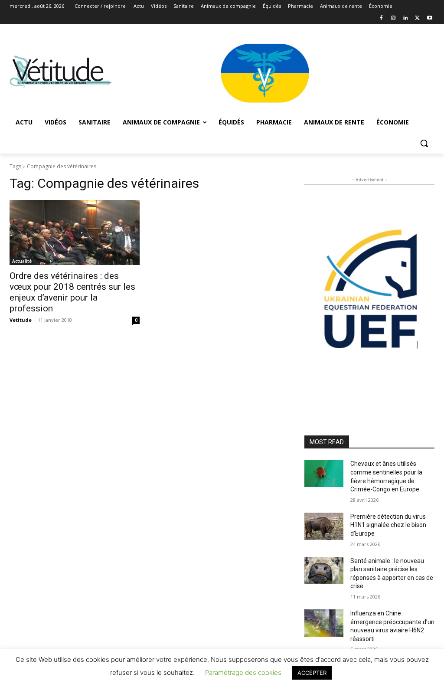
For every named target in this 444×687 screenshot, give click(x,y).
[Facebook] (381, 18)
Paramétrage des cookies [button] (243, 672)
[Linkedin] (406, 18)
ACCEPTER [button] (311, 672)
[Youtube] (429, 18)
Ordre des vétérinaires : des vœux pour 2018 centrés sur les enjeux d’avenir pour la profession (72, 292)
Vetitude (21, 320)
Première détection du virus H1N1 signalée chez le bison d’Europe (388, 525)
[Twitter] (417, 18)
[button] (424, 143)
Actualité (22, 261)
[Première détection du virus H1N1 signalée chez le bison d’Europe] (323, 526)
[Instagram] (393, 18)
